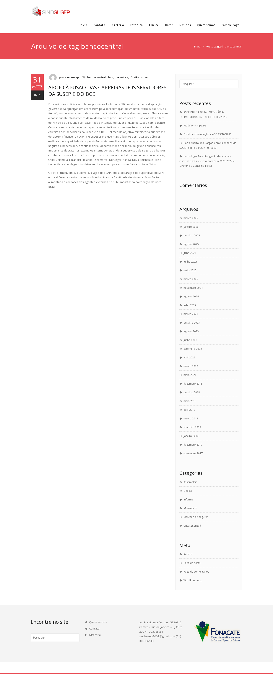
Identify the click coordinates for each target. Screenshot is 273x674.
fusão (135, 77)
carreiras (122, 77)
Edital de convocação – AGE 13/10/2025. (207, 134)
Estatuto (136, 25)
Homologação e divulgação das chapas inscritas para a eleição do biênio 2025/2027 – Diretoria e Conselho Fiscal (207, 160)
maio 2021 (189, 375)
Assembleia (190, 482)
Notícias (185, 25)
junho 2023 (190, 340)
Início (83, 25)
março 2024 (190, 314)
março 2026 (190, 218)
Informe (188, 499)
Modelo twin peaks (194, 125)
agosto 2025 (191, 244)
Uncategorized (192, 525)
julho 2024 (189, 305)
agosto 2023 (191, 331)
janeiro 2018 (191, 436)
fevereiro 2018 (192, 427)
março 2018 (190, 418)
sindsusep (72, 77)
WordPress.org (192, 580)
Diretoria (117, 25)
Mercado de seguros (195, 517)
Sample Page (230, 25)
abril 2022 (189, 357)
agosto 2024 (191, 296)
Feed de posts (192, 563)
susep (145, 77)
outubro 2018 (191, 392)
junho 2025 (190, 261)
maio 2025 (189, 270)
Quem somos (206, 25)
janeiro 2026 (191, 226)
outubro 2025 (191, 235)
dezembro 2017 (192, 444)
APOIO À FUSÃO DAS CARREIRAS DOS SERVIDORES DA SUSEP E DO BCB (107, 90)
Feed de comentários (196, 571)
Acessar (188, 554)
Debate (187, 490)
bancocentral (96, 77)
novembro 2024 (193, 287)
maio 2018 (189, 401)
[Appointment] (51, 11)
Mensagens (190, 508)
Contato (99, 25)
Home (169, 25)
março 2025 (190, 279)
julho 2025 (189, 253)
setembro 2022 (192, 348)
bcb (110, 77)
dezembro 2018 (192, 383)
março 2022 (190, 366)
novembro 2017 (193, 453)
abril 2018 (189, 409)
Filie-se (154, 25)
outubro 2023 (191, 322)
